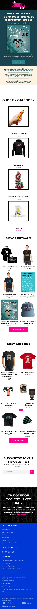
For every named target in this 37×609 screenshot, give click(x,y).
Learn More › (22, 514)
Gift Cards (5, 535)
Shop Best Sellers (18, 440)
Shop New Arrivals (18, 329)
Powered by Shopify (6, 600)
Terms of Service (7, 540)
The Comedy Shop (10, 598)
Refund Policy (6, 529)
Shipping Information (8, 532)
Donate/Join (5, 537)
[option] (18, 47)
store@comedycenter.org (13, 568)
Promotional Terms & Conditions (11, 543)
